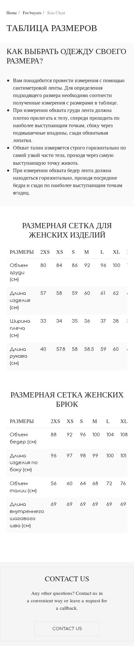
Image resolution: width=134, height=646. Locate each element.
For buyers (32, 13)
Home (12, 13)
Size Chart (56, 13)
